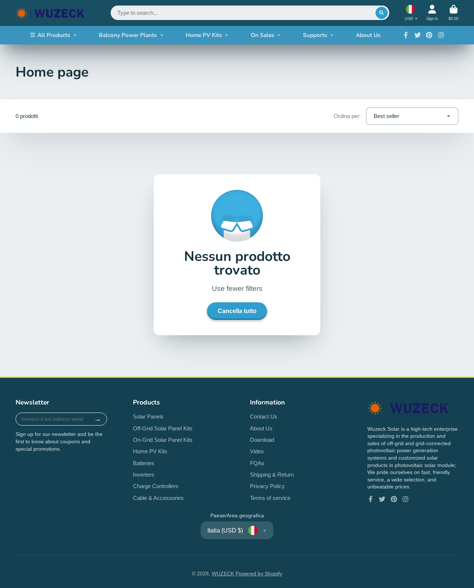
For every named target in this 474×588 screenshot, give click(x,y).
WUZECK (223, 574)
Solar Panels (148, 416)
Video (257, 451)
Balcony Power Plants (128, 35)
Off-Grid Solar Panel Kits (163, 428)
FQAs (257, 463)
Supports (315, 35)
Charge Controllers (155, 486)
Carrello (453, 13)
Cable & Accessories (158, 498)
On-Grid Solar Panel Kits (163, 440)
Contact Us (263, 416)
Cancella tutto (237, 311)
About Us (368, 35)
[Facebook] (406, 35)
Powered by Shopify (259, 574)
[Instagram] (441, 35)
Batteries (143, 463)
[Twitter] (417, 35)
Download (262, 440)
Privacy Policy (267, 486)
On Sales (262, 35)
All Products (53, 35)
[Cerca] (381, 13)
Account (432, 13)
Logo (50, 13)
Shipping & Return (272, 474)
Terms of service (270, 498)
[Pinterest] (429, 35)
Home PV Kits (204, 35)
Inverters (143, 474)
